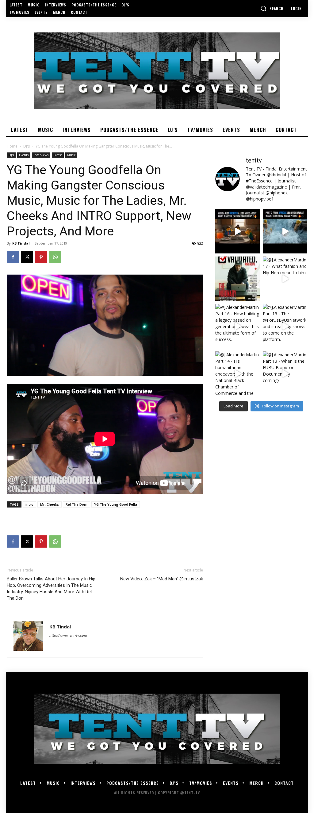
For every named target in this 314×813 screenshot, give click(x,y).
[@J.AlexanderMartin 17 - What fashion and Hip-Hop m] (285, 279)
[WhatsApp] (55, 257)
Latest (58, 155)
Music (71, 155)
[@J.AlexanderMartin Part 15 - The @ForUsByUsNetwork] (285, 326)
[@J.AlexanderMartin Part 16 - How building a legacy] (237, 326)
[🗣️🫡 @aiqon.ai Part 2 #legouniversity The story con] (285, 231)
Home (12, 146)
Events (24, 155)
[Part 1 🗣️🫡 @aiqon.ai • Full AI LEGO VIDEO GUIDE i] (237, 231)
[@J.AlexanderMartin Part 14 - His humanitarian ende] (237, 373)
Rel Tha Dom (76, 504)
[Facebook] (13, 257)
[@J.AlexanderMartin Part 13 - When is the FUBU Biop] (285, 373)
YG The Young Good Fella (115, 504)
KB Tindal (21, 243)
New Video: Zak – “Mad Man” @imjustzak (161, 579)
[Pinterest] (41, 257)
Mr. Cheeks (49, 504)
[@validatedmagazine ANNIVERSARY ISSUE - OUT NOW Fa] (237, 279)
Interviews (41, 155)
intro (29, 504)
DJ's (26, 146)
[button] (272, 8)
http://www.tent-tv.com (68, 635)
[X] (27, 257)
